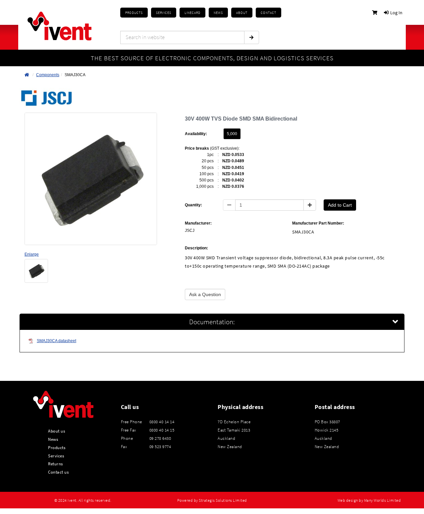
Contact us (58, 472)
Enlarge (32, 254)
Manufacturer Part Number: (318, 223)
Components (47, 75)
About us (56, 431)
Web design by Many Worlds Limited (369, 500)
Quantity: (193, 205)
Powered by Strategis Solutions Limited (212, 500)
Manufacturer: (198, 223)
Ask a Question (205, 294)
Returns (55, 464)
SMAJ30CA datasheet (56, 340)
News (53, 439)
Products (134, 13)
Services (56, 456)
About (241, 13)
